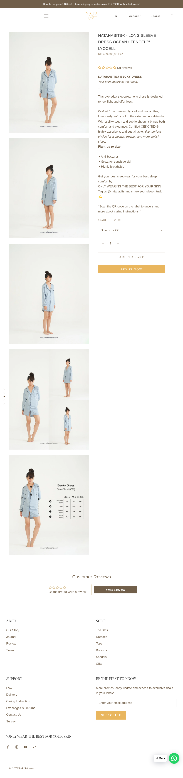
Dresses (101, 637)
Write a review (115, 589)
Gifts (99, 663)
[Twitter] (115, 220)
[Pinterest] (119, 220)
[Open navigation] (43, 16)
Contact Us (13, 714)
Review (11, 643)
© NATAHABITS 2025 (22, 768)
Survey (11, 721)
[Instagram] (16, 746)
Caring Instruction (18, 701)
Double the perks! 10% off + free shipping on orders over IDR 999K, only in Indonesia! (91, 4)
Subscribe (111, 715)
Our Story (12, 630)
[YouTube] (25, 746)
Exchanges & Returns (20, 708)
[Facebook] (110, 220)
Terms (10, 650)
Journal (11, 637)
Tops (99, 643)
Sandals (101, 657)
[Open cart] (169, 16)
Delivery (11, 694)
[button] (107, 68)
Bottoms (101, 650)
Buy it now (131, 269)
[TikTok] (34, 746)
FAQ (9, 688)
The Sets (102, 630)
